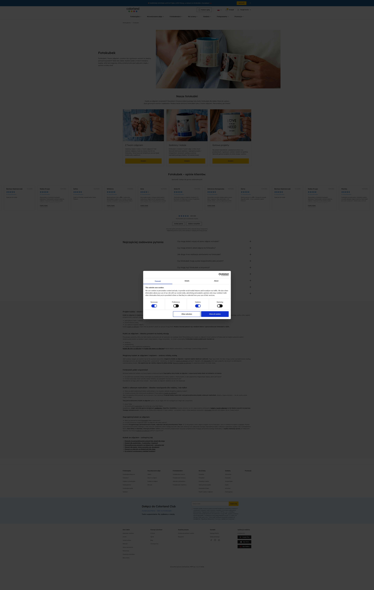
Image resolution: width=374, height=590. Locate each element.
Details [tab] (187, 281)
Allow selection (186, 314)
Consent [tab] (158, 281)
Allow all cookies (215, 314)
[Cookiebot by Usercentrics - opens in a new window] (220, 274)
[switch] (176, 305)
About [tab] (216, 281)
